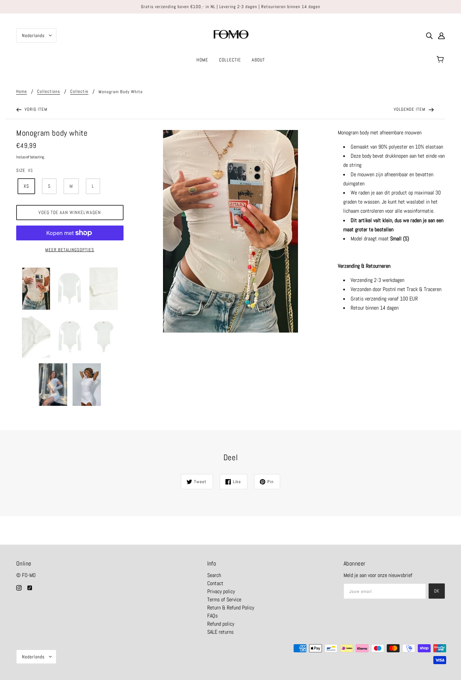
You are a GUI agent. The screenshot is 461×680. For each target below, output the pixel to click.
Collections (48, 91)
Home (21, 91)
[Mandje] (441, 59)
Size (20, 170)
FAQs (212, 615)
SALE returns (220, 631)
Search (214, 575)
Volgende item (410, 109)
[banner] (230, 34)
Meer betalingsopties (69, 250)
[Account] (441, 35)
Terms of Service (224, 599)
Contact (215, 583)
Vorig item (35, 109)
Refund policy (220, 623)
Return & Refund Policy (230, 607)
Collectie (79, 91)
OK (436, 591)
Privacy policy (221, 591)
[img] (429, 35)
